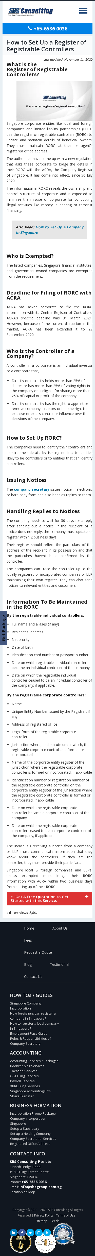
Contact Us (33, 976)
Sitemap (41, 1221)
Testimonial (59, 964)
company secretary (31, 489)
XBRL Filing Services (25, 1086)
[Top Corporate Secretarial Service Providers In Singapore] (63, 1245)
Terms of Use (65, 1215)
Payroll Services (22, 1081)
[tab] (49, 898)
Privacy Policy (43, 1215)
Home (29, 928)
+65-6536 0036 (49, 29)
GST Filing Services (24, 1076)
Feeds (55, 1221)
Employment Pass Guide (29, 1033)
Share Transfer (22, 1096)
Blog (28, 964)
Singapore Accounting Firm (30, 1091)
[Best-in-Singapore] (45, 1252)
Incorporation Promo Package (33, 1113)
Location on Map (22, 1192)
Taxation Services (23, 1071)
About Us (60, 928)
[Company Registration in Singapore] (20, 1251)
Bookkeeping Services (27, 1066)
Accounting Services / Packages (34, 1061)
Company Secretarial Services (33, 1138)
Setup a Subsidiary (24, 1128)
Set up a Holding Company (30, 1133)
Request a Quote (38, 952)
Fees (28, 940)
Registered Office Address (30, 1143)
